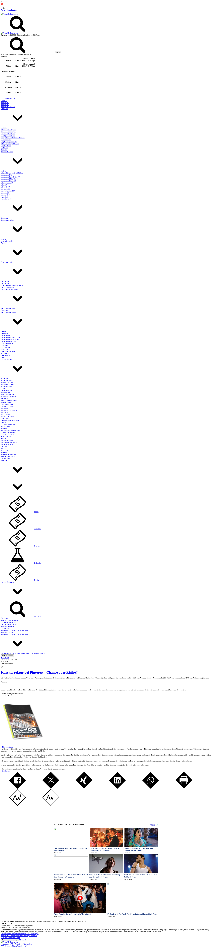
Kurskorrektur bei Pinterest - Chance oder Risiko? (39, 672)
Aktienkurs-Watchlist (8, 624)
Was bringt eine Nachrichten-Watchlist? (15, 630)
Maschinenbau (6, 436)
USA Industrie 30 (7, 183)
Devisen (37, 580)
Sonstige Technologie (8, 454)
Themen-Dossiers (7, 152)
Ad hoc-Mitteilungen (8, 10)
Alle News (4, 109)
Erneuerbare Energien (8, 396)
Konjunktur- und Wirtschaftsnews (13, 138)
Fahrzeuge (4, 398)
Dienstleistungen (7, 390)
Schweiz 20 (5, 193)
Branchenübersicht (7, 220)
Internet (3, 422)
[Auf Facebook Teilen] (17, 788)
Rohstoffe (4, 450)
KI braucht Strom (7, 747)
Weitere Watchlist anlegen (10, 620)
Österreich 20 (5, 195)
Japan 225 (4, 197)
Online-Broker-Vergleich (9, 289)
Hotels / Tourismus (7, 416)
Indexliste (4, 333)
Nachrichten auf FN (8, 107)
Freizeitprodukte (6, 402)
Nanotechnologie (7, 440)
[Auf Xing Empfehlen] (84, 788)
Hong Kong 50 (6, 199)
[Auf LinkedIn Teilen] (117, 788)
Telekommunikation (8, 456)
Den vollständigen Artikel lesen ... (13, 694)
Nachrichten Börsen (8, 936)
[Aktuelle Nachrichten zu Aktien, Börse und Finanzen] (9, 14)
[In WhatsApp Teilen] (150, 788)
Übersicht (4, 310)
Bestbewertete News (8, 134)
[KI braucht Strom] (22, 745)
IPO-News (4, 148)
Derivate (37, 546)
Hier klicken (5, 771)
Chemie (3, 388)
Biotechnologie (6, 386)
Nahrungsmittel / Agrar (9, 442)
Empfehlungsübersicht (9, 142)
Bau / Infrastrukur (7, 382)
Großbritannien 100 (8, 191)
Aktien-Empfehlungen (23, 936)
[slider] (4, 665)
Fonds (36, 512)
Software (4, 452)
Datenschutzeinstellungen (10, 940)
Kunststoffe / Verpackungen (10, 430)
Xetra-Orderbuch (18, 934)
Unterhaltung (5, 458)
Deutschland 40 (6, 175)
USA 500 (4, 185)
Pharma (3, 448)
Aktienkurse (5, 281)
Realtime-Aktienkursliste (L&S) (12, 285)
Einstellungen (5, 628)
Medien (3, 239)
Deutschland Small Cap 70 (10, 177)
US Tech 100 (5, 187)
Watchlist (37, 616)
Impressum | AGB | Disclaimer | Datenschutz (16, 944)
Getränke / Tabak (7, 406)
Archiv (3, 243)
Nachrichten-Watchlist (8, 622)
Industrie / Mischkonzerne (10, 420)
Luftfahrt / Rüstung (7, 434)
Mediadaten (23, 940)
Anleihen (37, 529)
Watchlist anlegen (7, 632)
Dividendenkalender (8, 287)
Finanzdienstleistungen (9, 400)
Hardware (4, 412)
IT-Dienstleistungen (8, 424)
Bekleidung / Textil (7, 384)
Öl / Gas (4, 446)
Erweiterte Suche (9, 98)
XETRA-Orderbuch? (8, 312)
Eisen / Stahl (5, 392)
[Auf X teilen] (50, 788)
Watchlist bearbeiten (8, 626)
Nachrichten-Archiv (13, 938)
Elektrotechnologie (7, 394)
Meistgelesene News (8, 136)
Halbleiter (4, 408)
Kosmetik (4, 428)
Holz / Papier (5, 414)
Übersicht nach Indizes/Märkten (12, 173)
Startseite (4, 101)
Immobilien (5, 418)
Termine (4, 150)
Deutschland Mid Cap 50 (10, 179)
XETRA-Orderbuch (8, 308)
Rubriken (4, 128)
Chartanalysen (6, 146)
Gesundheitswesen (7, 404)
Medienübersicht (7, 241)
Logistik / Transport (8, 432)
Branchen (4, 218)
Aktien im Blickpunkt (8, 130)
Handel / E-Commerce (9, 410)
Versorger (4, 460)
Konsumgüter (5, 426)
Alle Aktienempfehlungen (10, 144)
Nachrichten (5, 103)
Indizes (3, 171)
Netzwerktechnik (7, 444)
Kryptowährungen (7, 582)
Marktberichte (6, 140)
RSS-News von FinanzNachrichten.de (14, 946)
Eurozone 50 (5, 189)
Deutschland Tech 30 (8, 181)
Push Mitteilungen (7, 655)
